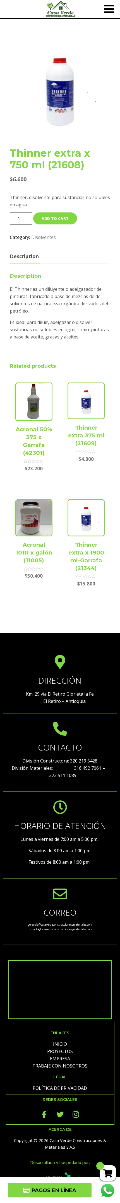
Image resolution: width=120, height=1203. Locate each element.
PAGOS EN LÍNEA (54, 1190)
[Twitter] (60, 1114)
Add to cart (55, 218)
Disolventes (43, 237)
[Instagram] (76, 1114)
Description (24, 256)
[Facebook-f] (44, 1114)
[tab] (24, 256)
